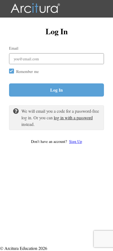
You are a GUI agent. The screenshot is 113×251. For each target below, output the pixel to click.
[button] (56, 141)
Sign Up (75, 141)
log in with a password (73, 117)
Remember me (27, 71)
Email (13, 48)
